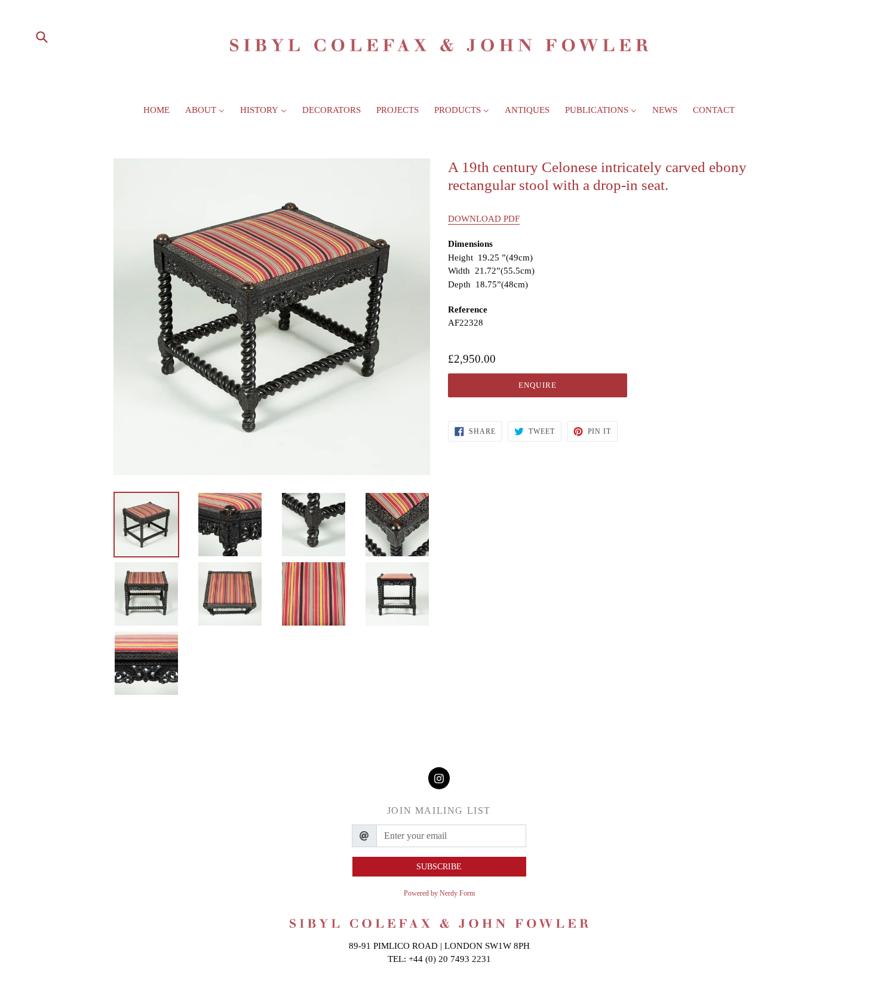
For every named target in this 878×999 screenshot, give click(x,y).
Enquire (537, 385)
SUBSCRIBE (439, 866)
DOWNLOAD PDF (484, 218)
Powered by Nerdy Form (439, 893)
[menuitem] (156, 113)
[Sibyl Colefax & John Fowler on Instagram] (439, 778)
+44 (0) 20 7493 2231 (450, 959)
